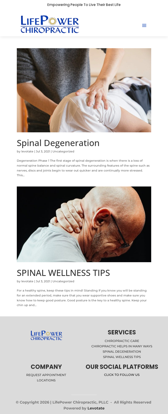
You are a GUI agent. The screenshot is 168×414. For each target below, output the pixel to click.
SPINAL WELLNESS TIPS (63, 272)
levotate (27, 151)
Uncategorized (63, 151)
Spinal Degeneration (58, 143)
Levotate (95, 408)
